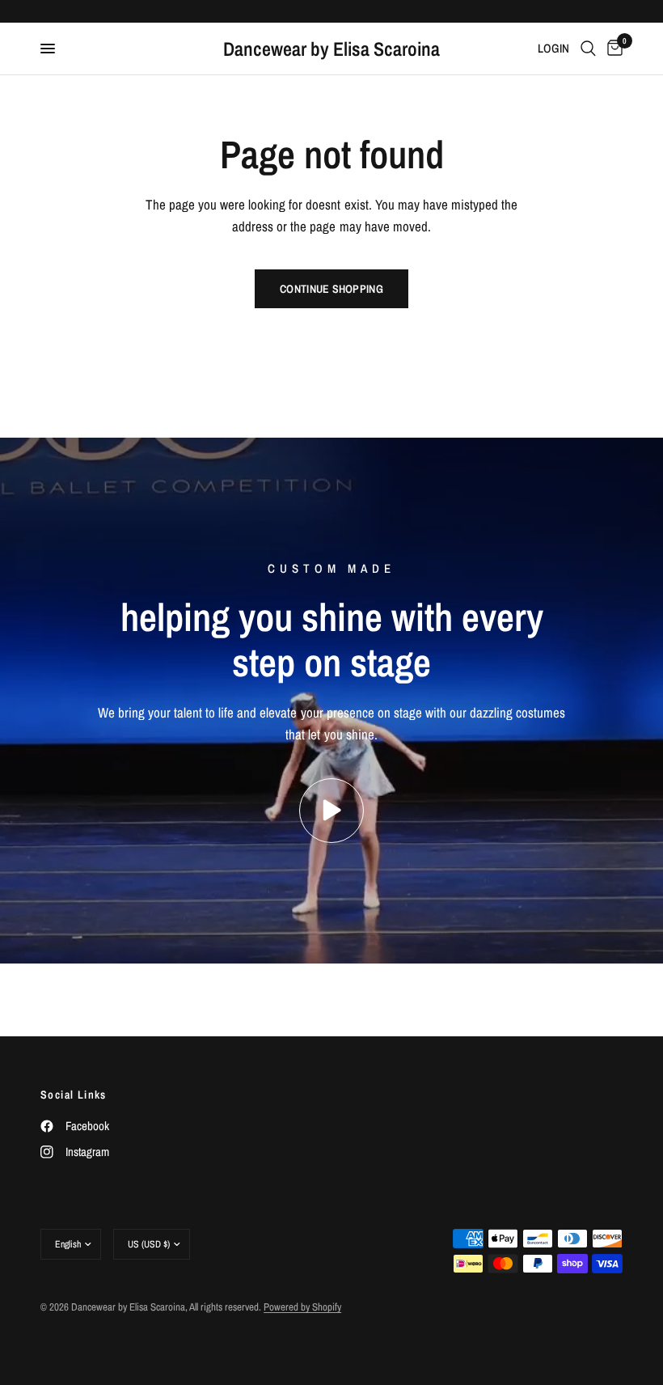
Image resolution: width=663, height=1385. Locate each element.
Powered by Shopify (302, 1307)
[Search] (588, 48)
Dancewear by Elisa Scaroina (331, 48)
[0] (612, 48)
